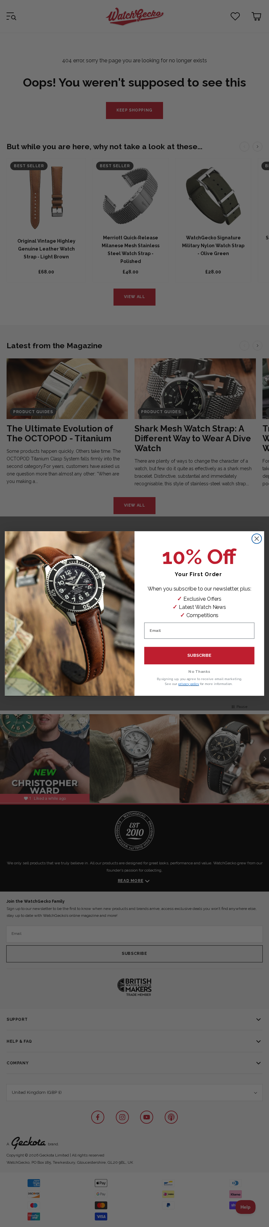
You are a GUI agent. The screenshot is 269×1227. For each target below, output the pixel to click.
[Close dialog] (257, 539)
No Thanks (199, 671)
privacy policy (188, 684)
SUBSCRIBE (199, 655)
